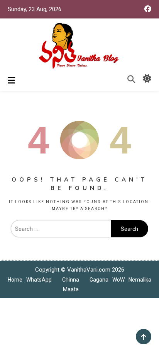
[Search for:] (61, 228)
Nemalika (140, 280)
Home (15, 280)
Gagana (99, 280)
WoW (118, 280)
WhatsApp (39, 280)
